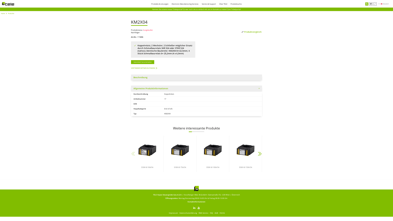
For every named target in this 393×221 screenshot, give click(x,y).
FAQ (211, 213)
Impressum (173, 213)
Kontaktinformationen (196, 202)
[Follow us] (194, 208)
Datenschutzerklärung (188, 213)
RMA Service (203, 213)
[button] (190, 131)
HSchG (222, 213)
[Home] (8, 4)
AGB (216, 213)
